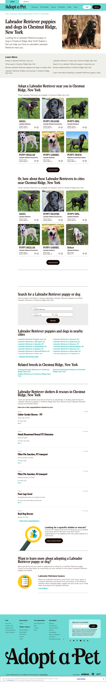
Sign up (96, 7)
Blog (35, 625)
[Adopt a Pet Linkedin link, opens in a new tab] (87, 640)
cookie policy (10, 680)
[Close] (103, 679)
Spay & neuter (9, 628)
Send (93, 626)
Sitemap (51, 623)
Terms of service (53, 628)
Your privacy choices (55, 639)
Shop (75, 7)
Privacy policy (53, 625)
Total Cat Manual (10, 632)
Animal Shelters (23, 630)
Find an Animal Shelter (54, 541)
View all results (53, 170)
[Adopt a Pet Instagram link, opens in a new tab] (84, 640)
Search (53, 321)
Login (87, 7)
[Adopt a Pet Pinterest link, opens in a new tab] (77, 640)
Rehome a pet (9, 625)
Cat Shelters (22, 634)
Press (35, 630)
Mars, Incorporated (54, 634)
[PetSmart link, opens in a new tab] (85, 674)
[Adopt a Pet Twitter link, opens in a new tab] (74, 640)
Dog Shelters (23, 632)
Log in (21, 638)
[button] (35, 127)
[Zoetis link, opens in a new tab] (98, 674)
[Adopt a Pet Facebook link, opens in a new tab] (70, 640)
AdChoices (52, 636)
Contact (36, 628)
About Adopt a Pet (39, 623)
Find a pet (8, 623)
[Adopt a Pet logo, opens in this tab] (53, 660)
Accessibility (52, 632)
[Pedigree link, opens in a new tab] (92, 674)
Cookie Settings (43, 674)
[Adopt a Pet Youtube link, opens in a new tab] (81, 640)
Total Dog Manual (10, 630)
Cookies (51, 630)
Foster (69, 7)
